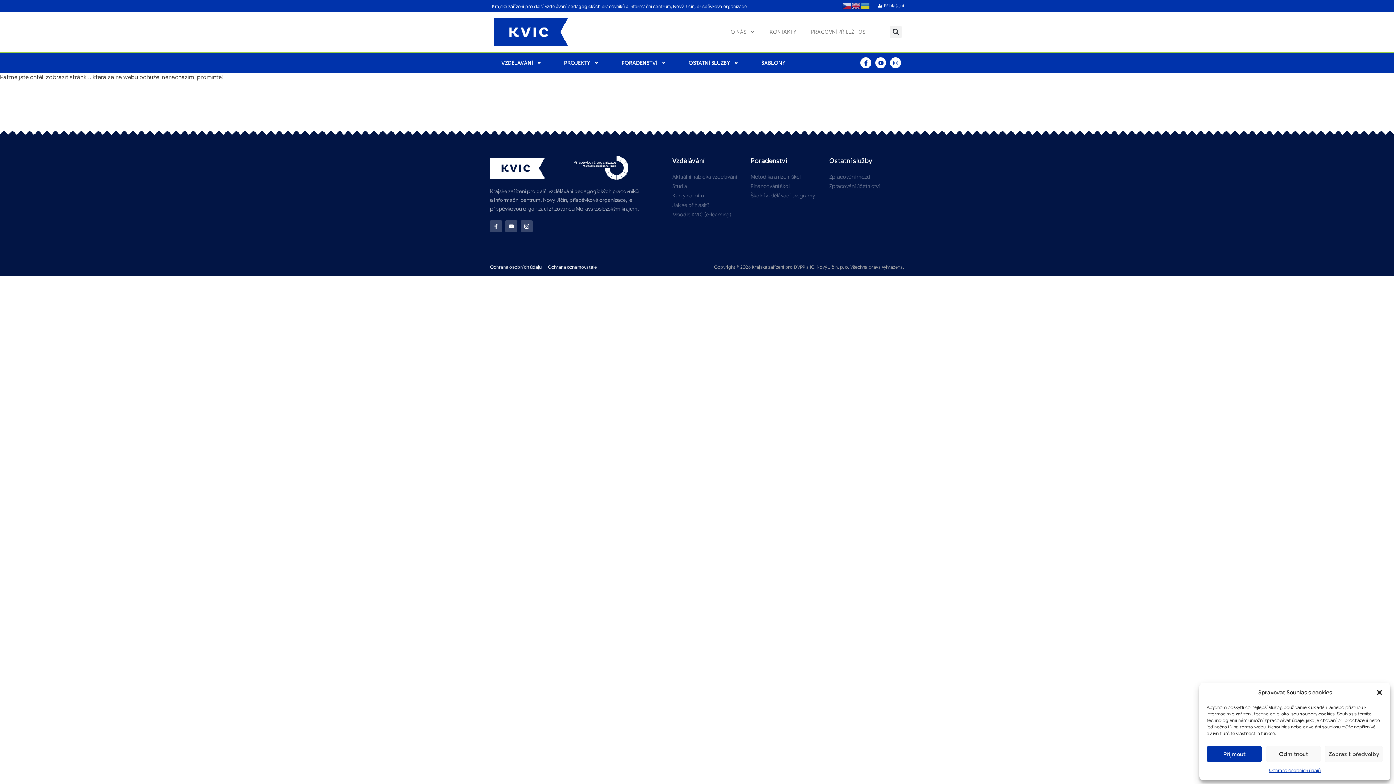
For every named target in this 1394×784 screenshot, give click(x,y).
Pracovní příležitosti (840, 32)
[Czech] (847, 6)
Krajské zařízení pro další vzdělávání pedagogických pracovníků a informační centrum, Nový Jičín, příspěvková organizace (619, 6)
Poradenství (639, 63)
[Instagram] (895, 62)
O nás (738, 32)
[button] (1379, 692)
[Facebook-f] (865, 62)
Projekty (577, 63)
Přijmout (1234, 754)
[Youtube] (880, 62)
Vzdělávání (517, 63)
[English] (856, 6)
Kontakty (783, 32)
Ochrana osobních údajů (1295, 770)
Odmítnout (1293, 754)
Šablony (773, 63)
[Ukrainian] (866, 6)
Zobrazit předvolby (1354, 754)
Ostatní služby (709, 63)
